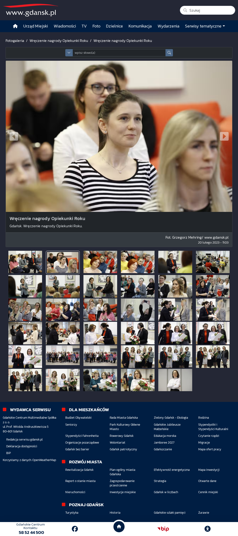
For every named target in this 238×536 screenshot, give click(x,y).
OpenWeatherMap (44, 460)
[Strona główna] (15, 26)
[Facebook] (75, 528)
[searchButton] (169, 52)
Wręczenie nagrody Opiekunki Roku (59, 40)
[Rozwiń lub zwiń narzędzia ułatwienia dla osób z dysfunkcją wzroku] (208, 529)
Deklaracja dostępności (21, 446)
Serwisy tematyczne (203, 26)
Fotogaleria (15, 40)
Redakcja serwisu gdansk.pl (24, 439)
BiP (8, 453)
